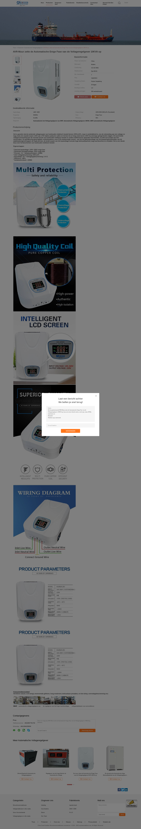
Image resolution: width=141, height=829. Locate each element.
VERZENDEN (70, 431)
